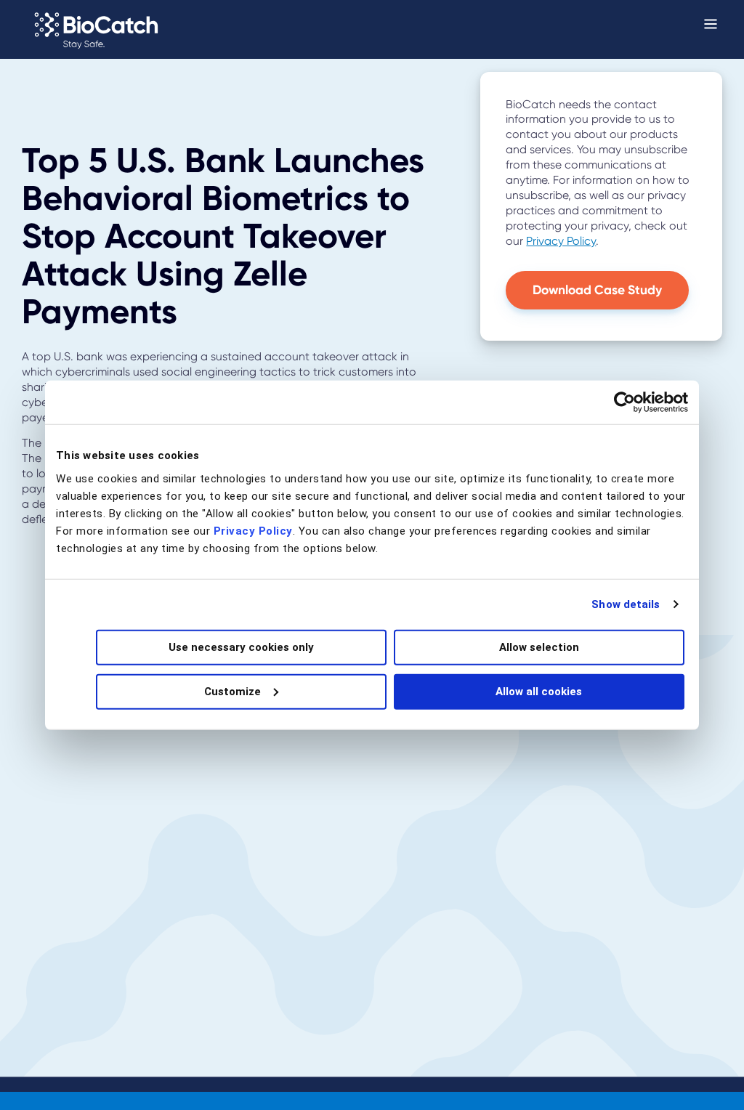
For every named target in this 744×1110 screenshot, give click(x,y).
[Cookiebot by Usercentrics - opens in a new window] (624, 402)
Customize (232, 690)
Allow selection (539, 646)
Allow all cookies (539, 690)
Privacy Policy (253, 530)
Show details (625, 604)
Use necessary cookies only (241, 646)
